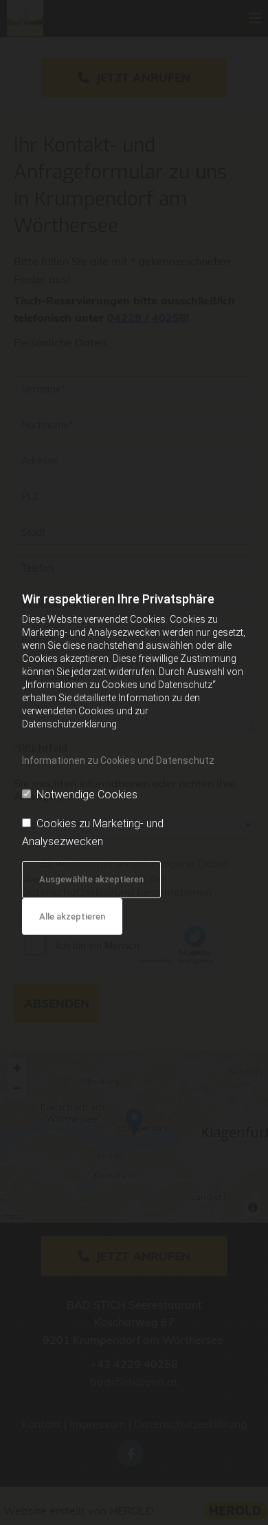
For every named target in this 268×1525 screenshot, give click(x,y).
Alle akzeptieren (72, 916)
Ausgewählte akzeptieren (91, 879)
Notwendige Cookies (86, 794)
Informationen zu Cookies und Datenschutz (118, 760)
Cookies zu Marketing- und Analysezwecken (93, 832)
